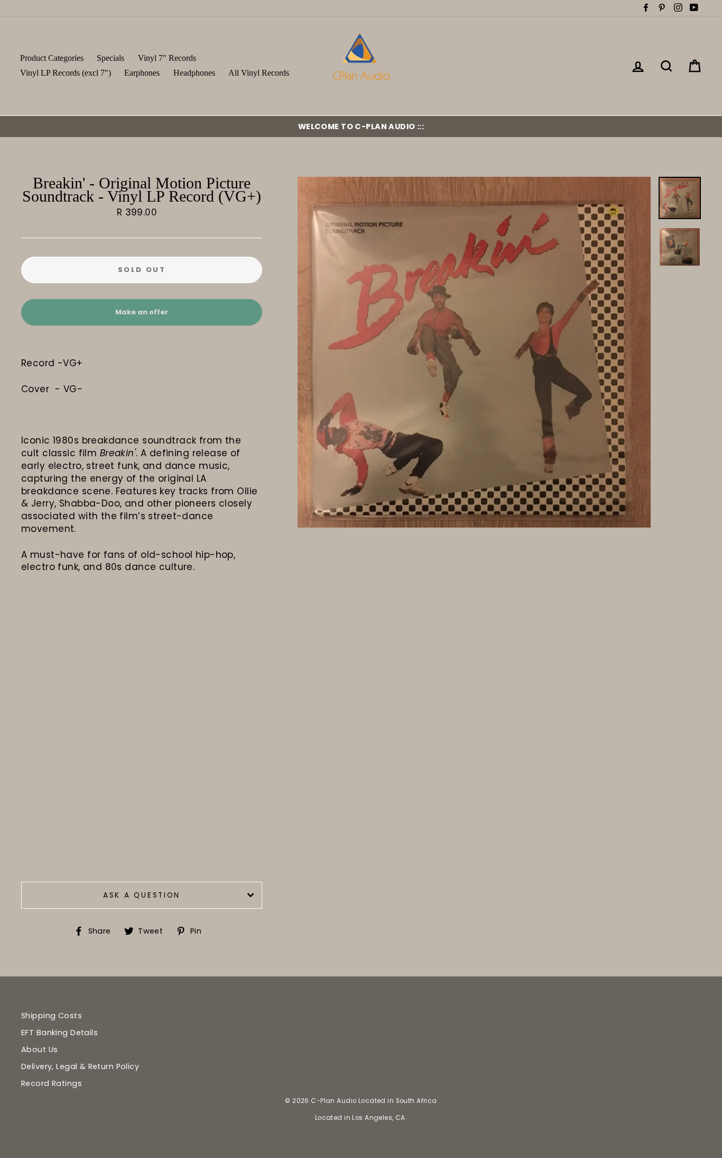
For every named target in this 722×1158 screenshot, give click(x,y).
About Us (39, 1049)
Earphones (142, 72)
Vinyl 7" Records (167, 57)
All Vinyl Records (258, 72)
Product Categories (52, 57)
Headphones (194, 72)
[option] (361, 126)
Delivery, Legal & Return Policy (80, 1066)
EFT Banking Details (59, 1032)
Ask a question (141, 895)
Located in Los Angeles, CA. (361, 1118)
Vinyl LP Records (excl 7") (65, 72)
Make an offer (142, 316)
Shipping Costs (51, 1015)
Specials (110, 57)
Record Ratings (51, 1083)
